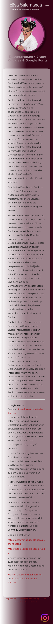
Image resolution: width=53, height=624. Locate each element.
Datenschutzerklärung (29, 599)
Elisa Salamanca (23, 6)
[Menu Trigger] (47, 5)
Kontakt (33, 602)
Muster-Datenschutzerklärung (25, 574)
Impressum (11, 599)
